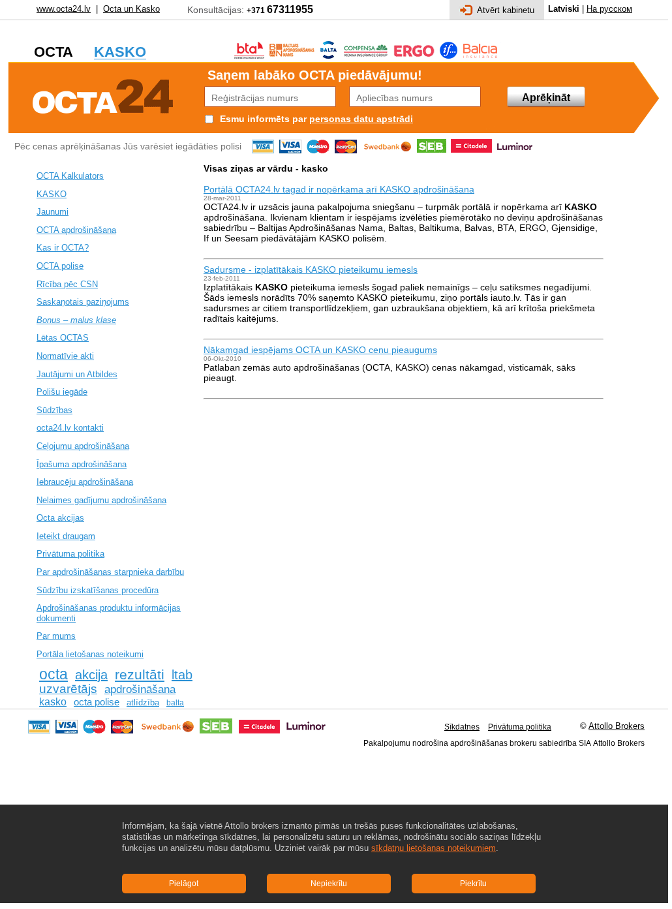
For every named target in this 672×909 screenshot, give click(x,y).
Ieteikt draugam (66, 536)
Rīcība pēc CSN (67, 284)
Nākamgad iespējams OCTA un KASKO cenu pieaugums (320, 350)
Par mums (56, 636)
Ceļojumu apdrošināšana (83, 446)
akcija (91, 675)
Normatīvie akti (65, 356)
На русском (609, 9)
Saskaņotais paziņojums (83, 302)
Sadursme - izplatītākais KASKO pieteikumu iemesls (311, 269)
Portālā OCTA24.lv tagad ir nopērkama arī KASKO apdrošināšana (339, 189)
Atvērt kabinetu (505, 10)
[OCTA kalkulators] (103, 94)
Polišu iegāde (62, 392)
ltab (182, 675)
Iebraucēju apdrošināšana (85, 482)
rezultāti (139, 675)
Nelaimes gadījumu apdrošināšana (101, 500)
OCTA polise (60, 266)
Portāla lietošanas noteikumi (90, 654)
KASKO (52, 194)
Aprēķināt (546, 97)
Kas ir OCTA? (63, 248)
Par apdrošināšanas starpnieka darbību (110, 572)
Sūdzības (54, 410)
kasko (53, 701)
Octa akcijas (60, 518)
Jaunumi (53, 212)
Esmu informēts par (263, 119)
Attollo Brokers (616, 726)
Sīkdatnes (462, 727)
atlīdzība (143, 702)
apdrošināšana (140, 689)
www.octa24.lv (64, 9)
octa (53, 674)
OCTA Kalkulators (70, 176)
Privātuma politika (70, 554)
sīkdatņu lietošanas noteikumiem (433, 848)
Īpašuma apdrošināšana (82, 464)
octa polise (96, 702)
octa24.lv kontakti (70, 428)
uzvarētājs (68, 689)
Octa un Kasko (131, 9)
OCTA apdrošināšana (76, 230)
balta (175, 702)
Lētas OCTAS (63, 338)
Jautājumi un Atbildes (77, 374)
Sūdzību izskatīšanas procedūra (98, 590)
